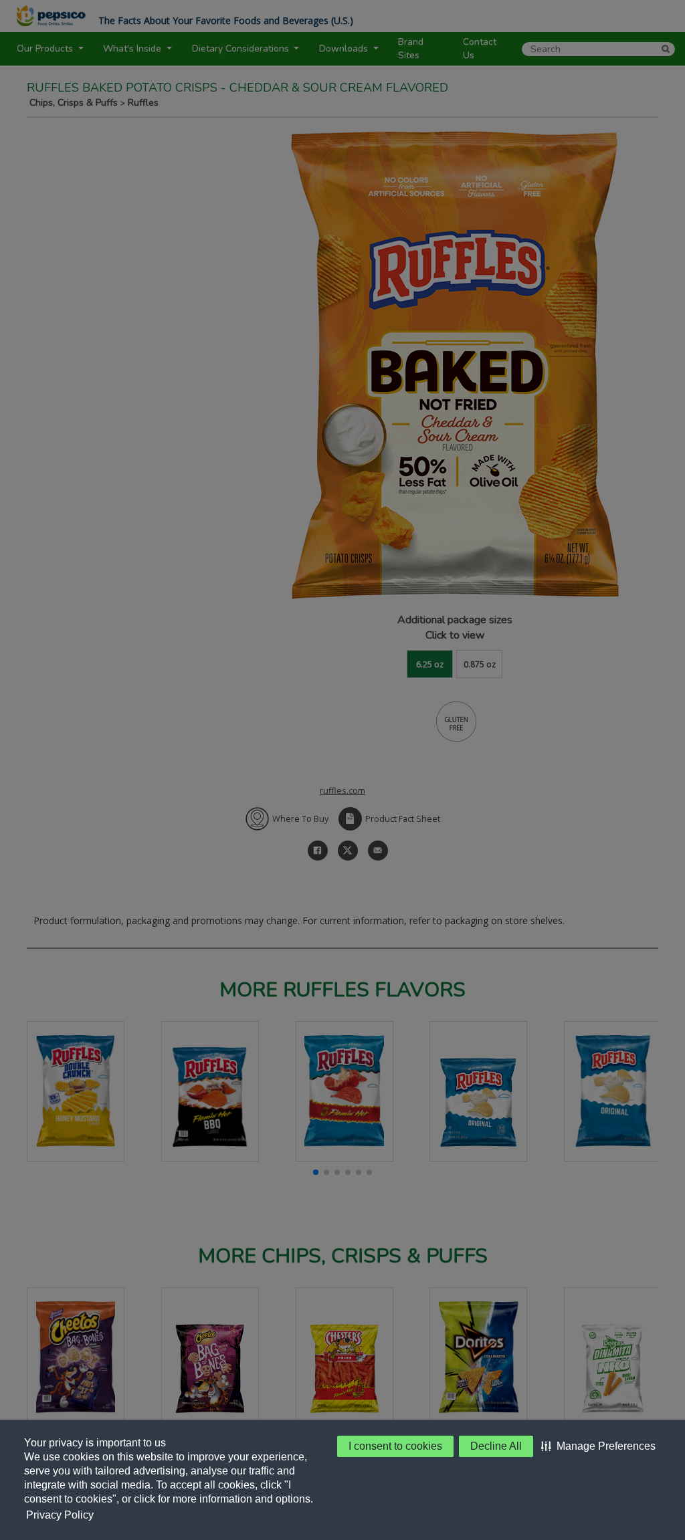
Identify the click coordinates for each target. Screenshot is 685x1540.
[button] (598, 1446)
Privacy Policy (60, 1515)
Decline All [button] (496, 1446)
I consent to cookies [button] (395, 1446)
